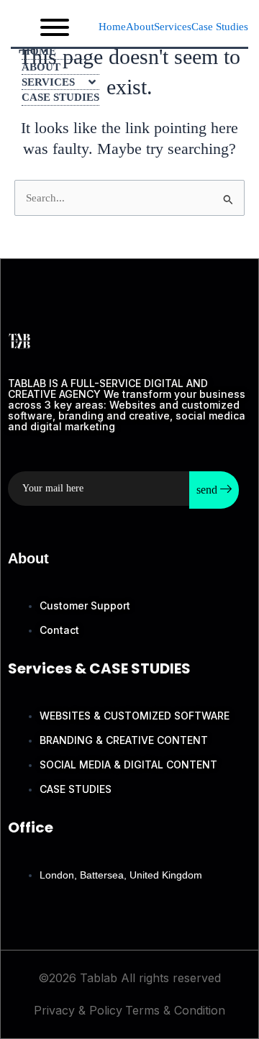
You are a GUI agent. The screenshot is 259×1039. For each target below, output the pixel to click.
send (208, 490)
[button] (172, 27)
